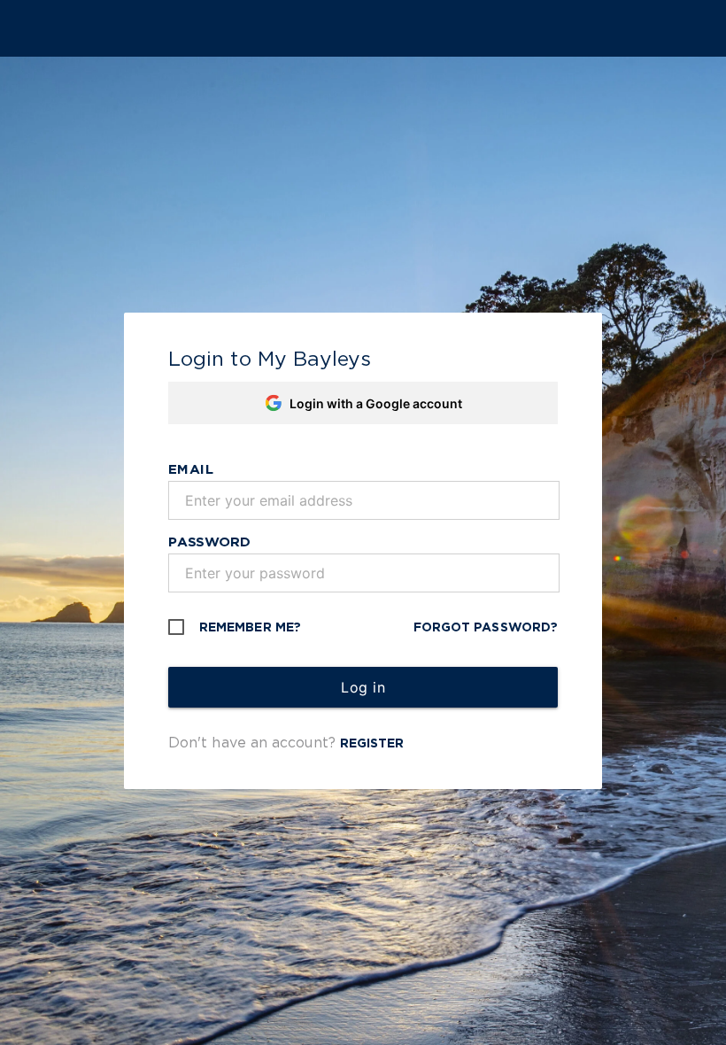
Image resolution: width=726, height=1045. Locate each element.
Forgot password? (485, 627)
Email (191, 468)
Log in (363, 687)
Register (372, 743)
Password (209, 541)
